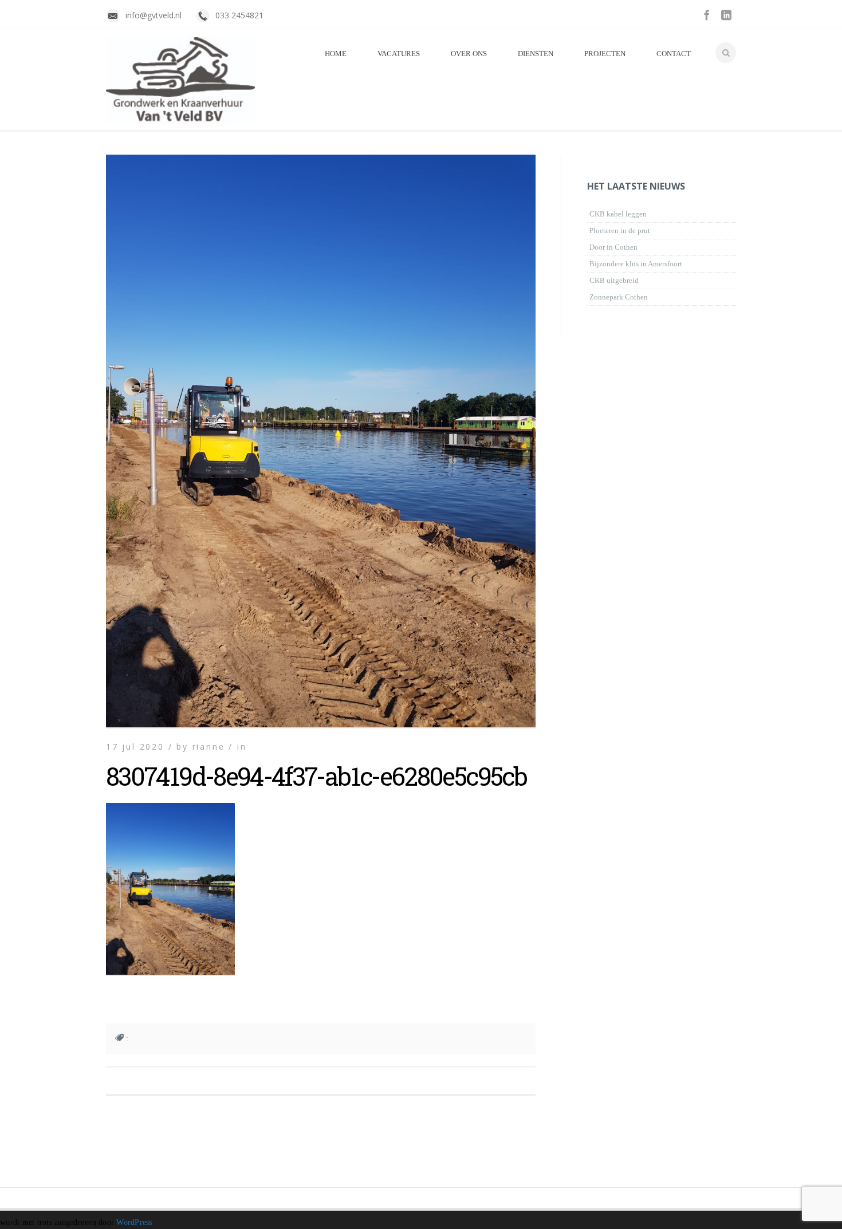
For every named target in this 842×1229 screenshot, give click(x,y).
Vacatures (398, 53)
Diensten (535, 53)
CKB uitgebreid (614, 280)
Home (336, 53)
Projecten (604, 53)
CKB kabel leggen (618, 214)
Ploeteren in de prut (619, 230)
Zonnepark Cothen (618, 297)
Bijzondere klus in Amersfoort (635, 263)
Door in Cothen (613, 247)
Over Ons (469, 53)
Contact (673, 53)
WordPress (134, 1222)
